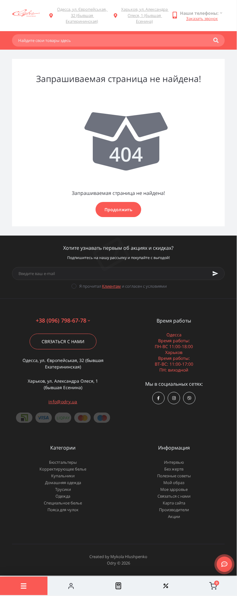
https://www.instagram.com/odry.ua (174, 398)
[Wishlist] (166, 586)
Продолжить (118, 209)
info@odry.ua (62, 402)
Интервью (174, 462)
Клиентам (111, 286)
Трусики (63, 489)
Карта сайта (174, 503)
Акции (174, 516)
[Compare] (118, 586)
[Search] (216, 40)
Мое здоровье (174, 489)
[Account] (71, 586)
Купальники (63, 476)
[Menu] (23, 586)
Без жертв (173, 469)
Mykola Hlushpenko (128, 556)
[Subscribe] (215, 273)
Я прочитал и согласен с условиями (123, 286)
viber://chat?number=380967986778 (189, 398)
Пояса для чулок (63, 509)
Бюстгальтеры (63, 462)
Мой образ (173, 482)
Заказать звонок (202, 18)
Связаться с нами (63, 341)
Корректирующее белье (62, 469)
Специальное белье (63, 503)
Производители (174, 509)
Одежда (62, 496)
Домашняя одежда (63, 482)
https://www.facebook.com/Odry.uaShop (158, 398)
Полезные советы (174, 476)
